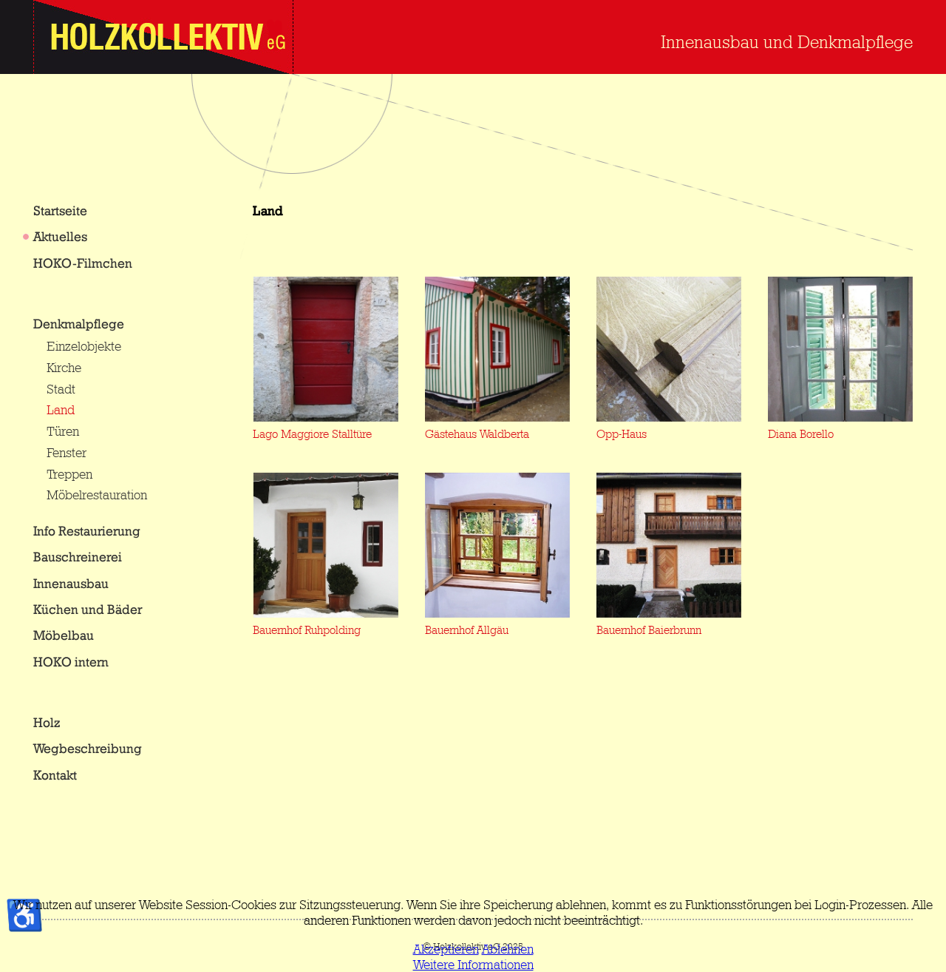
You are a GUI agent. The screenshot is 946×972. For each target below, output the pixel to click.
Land (61, 409)
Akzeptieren (446, 948)
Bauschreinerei (77, 556)
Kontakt (55, 775)
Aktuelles (60, 236)
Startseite (60, 210)
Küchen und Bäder (87, 609)
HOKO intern (71, 661)
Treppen (69, 474)
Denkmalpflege (78, 323)
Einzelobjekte (84, 346)
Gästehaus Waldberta (477, 434)
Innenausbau (71, 583)
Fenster (66, 452)
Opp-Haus (621, 434)
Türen (63, 431)
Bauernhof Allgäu (466, 630)
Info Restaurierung (86, 531)
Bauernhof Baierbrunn (648, 630)
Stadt (61, 388)
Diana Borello (801, 434)
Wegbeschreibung (87, 748)
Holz (47, 722)
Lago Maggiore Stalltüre (312, 434)
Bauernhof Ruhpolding (307, 630)
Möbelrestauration (97, 494)
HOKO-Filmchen (82, 263)
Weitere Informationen (473, 964)
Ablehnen (508, 948)
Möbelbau (63, 635)
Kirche (64, 367)
